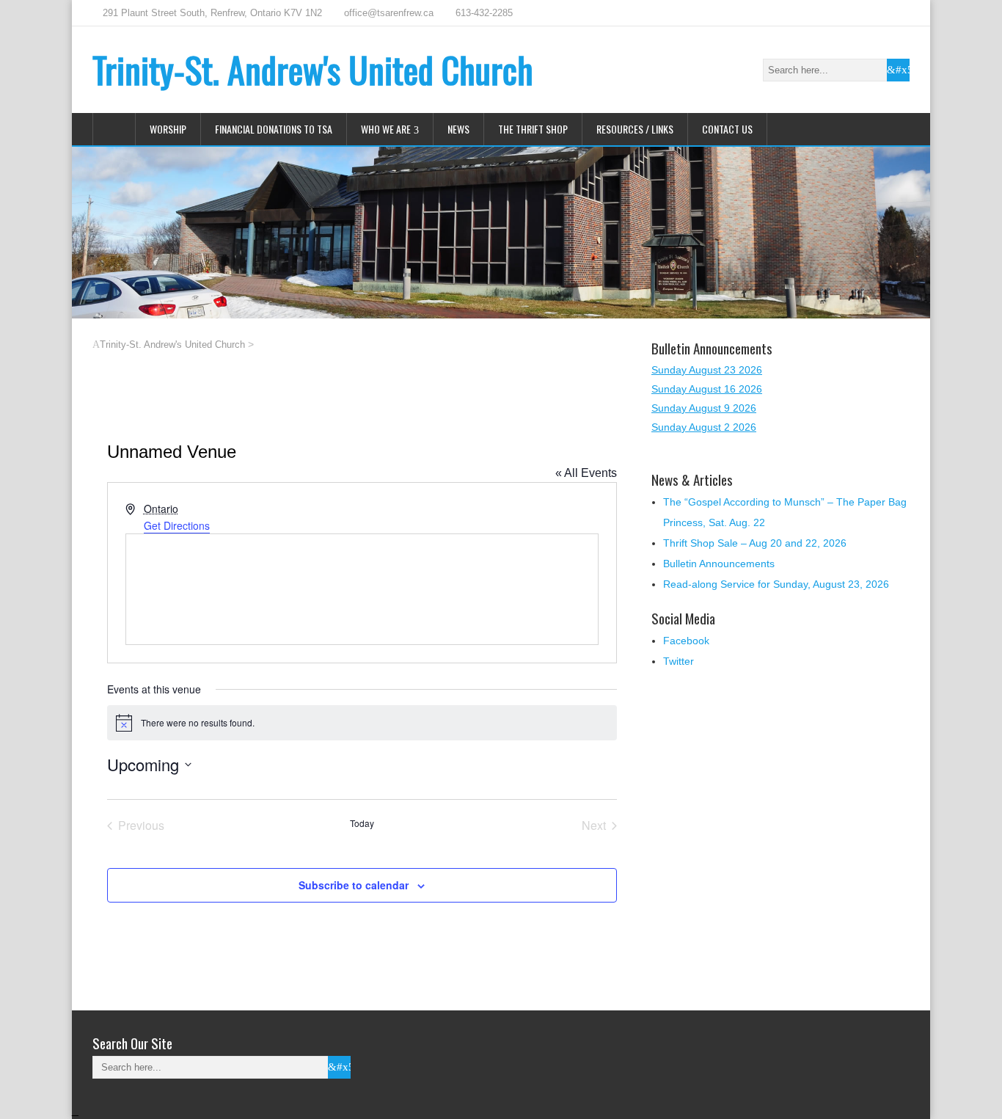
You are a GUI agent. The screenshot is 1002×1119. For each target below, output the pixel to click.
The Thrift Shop (533, 128)
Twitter (678, 661)
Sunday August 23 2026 (706, 370)
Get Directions (177, 525)
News (458, 128)
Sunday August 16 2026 (706, 389)
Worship (168, 128)
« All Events (586, 473)
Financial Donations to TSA (273, 128)
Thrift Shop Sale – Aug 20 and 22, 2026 (754, 543)
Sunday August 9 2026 (703, 408)
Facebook (686, 640)
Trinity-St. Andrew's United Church (312, 69)
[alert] (362, 722)
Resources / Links (634, 128)
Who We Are (386, 128)
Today (362, 823)
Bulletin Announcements (719, 563)
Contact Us (727, 128)
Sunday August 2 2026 (703, 427)
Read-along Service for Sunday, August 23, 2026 (776, 584)
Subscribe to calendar (354, 885)
